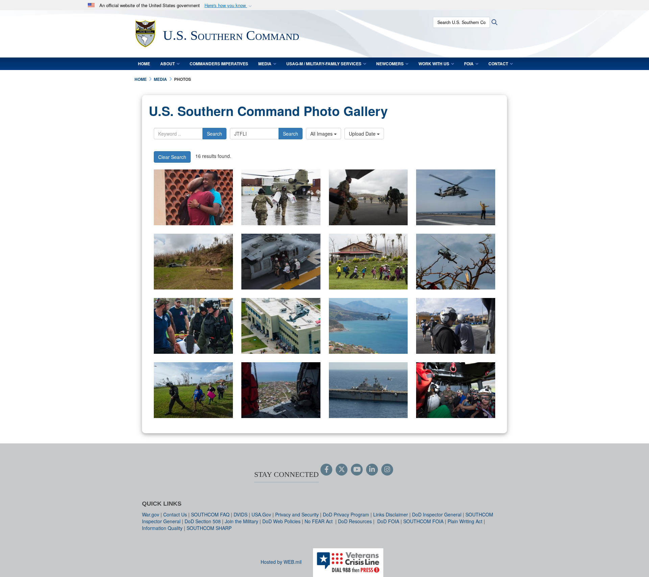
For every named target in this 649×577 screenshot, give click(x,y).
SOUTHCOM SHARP (209, 528)
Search (214, 133)
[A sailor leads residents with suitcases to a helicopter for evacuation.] (368, 262)
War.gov (150, 514)
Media (264, 64)
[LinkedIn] (372, 469)
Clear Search (172, 157)
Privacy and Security (297, 514)
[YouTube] (357, 469)
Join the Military (241, 521)
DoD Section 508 (203, 521)
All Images (322, 133)
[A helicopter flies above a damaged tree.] (455, 262)
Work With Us (433, 64)
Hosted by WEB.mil (281, 561)
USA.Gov (261, 514)
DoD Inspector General (436, 514)
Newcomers (390, 64)
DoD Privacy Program (346, 514)
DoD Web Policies (281, 521)
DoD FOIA (388, 521)
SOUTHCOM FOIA (423, 521)
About (167, 64)
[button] (229, 5)
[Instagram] (387, 469)
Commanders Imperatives (219, 64)
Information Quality (162, 528)
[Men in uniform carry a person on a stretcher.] (193, 326)
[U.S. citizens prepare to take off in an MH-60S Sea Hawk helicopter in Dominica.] (455, 390)
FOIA (469, 64)
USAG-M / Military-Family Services (323, 64)
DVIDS (240, 514)
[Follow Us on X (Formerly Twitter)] (341, 469)
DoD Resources (355, 521)
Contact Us (175, 514)
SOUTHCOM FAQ (210, 514)
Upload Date (363, 133)
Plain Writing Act (465, 521)
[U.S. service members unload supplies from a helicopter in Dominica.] (280, 197)
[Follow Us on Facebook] (326, 469)
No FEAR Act (319, 521)
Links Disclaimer (390, 514)
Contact (498, 64)
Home (144, 64)
